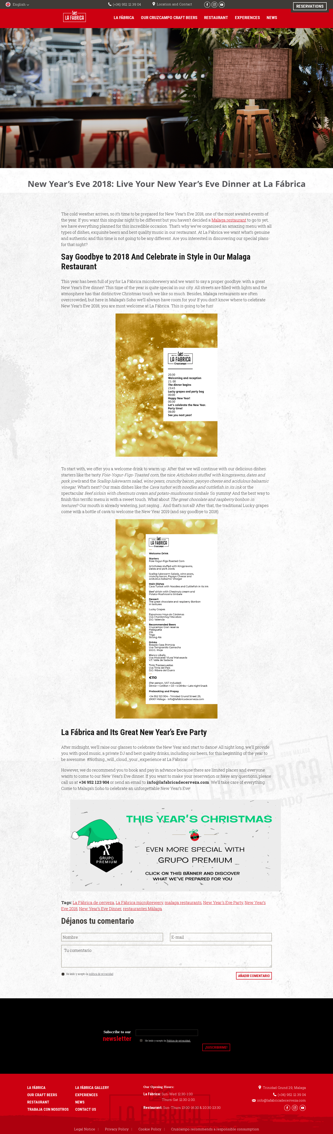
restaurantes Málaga (142, 908)
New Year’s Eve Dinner (100, 908)
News (272, 17)
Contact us (85, 1109)
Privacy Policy (117, 1129)
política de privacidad (101, 974)
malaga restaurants (183, 902)
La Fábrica (124, 17)
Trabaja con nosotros (48, 1109)
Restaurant (216, 17)
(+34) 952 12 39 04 (127, 4)
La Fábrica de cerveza (93, 902)
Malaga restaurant (229, 220)
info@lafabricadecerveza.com (281, 1100)
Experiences (247, 17)
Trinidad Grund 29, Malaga (284, 1087)
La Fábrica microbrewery (139, 902)
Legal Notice (84, 1129)
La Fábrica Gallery (92, 1087)
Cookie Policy (149, 1129)
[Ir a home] (74, 16)
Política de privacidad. (179, 1040)
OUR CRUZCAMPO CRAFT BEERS (169, 17)
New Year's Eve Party (223, 902)
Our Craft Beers (42, 1095)
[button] (18, 5)
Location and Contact (174, 4)
